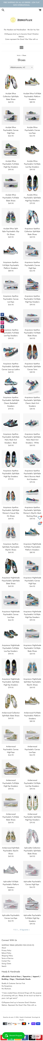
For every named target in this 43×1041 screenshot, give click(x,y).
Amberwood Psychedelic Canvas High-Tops (10, 749)
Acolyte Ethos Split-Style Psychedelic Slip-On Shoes (10, 231)
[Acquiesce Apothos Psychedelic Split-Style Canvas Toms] (32, 352)
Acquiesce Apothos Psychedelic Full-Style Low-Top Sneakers (11, 333)
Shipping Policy (7, 955)
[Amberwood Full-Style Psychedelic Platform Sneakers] (32, 701)
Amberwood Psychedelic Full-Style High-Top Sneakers (11, 783)
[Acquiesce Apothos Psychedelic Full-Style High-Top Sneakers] (32, 284)
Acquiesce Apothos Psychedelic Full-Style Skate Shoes (32, 333)
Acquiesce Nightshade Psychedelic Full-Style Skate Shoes (32, 648)
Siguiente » (25, 929)
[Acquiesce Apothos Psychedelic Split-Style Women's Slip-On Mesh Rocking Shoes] (32, 496)
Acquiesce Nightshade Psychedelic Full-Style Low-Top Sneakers (11, 648)
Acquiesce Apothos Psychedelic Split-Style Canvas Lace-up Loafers (11, 366)
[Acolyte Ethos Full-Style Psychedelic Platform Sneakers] (32, 82)
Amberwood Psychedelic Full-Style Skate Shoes (11, 817)
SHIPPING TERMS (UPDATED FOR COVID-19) (18, 945)
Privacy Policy (6, 950)
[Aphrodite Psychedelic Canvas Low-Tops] (11, 904)
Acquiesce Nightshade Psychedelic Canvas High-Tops (32, 580)
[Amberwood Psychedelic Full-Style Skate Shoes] (11, 802)
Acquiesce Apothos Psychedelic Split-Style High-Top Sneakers (10, 473)
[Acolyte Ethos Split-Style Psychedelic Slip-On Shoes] (11, 217)
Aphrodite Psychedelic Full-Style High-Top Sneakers (32, 918)
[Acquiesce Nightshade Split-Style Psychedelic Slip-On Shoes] (32, 667)
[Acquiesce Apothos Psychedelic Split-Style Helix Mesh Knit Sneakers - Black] (11, 422)
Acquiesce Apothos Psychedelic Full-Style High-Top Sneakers (32, 299)
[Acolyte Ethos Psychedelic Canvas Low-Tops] (32, 116)
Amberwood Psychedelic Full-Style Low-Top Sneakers (32, 783)
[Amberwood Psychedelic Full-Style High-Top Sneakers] (11, 769)
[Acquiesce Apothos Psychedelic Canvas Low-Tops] (11, 284)
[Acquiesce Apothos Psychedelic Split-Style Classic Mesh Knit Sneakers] (32, 386)
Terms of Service (7, 958)
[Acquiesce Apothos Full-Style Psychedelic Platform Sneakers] (11, 251)
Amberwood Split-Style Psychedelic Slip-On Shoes (10, 850)
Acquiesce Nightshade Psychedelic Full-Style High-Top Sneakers (32, 614)
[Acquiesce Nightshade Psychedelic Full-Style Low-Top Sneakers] (11, 634)
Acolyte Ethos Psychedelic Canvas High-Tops (10, 130)
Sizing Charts (6, 963)
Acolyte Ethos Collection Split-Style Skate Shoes (11, 96)
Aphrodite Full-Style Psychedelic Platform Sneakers (11, 884)
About (4, 948)
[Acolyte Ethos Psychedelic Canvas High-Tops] (11, 116)
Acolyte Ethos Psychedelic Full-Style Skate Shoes (11, 197)
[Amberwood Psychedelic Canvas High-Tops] (11, 735)
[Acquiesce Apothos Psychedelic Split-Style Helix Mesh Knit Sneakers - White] (32, 422)
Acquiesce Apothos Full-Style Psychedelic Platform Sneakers (11, 265)
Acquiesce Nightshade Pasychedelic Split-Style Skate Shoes (11, 580)
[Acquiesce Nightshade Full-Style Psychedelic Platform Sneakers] (32, 532)
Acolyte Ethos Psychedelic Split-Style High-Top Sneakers (32, 197)
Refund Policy (6, 953)
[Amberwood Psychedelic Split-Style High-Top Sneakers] (32, 802)
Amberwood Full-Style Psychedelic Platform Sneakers (32, 715)
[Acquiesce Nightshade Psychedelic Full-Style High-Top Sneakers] (32, 600)
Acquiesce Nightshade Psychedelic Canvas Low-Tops (11, 614)
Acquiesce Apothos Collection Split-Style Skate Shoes (32, 231)
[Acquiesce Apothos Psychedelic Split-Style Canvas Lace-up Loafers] (11, 352)
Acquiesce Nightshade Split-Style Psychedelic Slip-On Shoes (32, 682)
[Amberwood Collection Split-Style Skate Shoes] (11, 701)
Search (4, 966)
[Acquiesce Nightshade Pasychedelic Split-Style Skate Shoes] (11, 566)
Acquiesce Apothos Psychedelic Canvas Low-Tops (10, 299)
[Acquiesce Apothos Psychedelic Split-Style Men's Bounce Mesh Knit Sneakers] (32, 459)
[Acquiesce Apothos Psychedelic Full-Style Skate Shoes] (32, 318)
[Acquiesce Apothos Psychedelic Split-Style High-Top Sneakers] (11, 459)
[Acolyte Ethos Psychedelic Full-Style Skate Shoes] (11, 183)
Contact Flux (6, 961)
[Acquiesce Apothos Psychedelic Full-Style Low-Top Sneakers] (11, 318)
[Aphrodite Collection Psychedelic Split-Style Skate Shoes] (32, 836)
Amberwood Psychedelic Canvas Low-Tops (32, 749)
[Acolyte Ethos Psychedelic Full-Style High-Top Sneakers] (11, 149)
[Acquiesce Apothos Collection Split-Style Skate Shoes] (32, 217)
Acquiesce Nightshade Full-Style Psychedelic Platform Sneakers (32, 547)
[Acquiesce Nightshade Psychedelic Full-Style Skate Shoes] (32, 634)
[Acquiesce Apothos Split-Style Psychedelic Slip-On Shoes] (11, 532)
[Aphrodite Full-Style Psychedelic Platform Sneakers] (11, 870)
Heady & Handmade (25, 1017)
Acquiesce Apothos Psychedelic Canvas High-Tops (32, 265)
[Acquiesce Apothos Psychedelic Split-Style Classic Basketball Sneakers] (11, 386)
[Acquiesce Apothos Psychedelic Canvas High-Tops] (32, 251)
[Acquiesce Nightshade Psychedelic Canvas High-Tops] (32, 566)
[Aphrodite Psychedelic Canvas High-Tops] (32, 870)
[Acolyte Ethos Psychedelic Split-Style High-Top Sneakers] (32, 183)
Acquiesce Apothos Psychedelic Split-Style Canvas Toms (32, 366)
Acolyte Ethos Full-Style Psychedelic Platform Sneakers (32, 96)
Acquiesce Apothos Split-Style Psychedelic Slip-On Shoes (10, 547)
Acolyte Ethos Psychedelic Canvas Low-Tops (32, 130)
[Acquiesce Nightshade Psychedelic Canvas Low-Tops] (11, 600)
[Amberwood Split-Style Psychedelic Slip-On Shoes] (11, 836)
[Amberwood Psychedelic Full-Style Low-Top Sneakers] (32, 769)
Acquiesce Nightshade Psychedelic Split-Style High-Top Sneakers (11, 682)
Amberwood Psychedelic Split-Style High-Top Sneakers (32, 817)
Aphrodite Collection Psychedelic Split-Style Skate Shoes (32, 850)
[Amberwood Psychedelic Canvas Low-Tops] (32, 735)
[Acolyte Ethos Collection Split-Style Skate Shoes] (11, 82)
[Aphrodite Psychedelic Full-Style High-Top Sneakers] (32, 904)
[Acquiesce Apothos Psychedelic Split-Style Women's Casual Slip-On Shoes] (11, 496)
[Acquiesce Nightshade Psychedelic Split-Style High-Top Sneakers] (11, 667)
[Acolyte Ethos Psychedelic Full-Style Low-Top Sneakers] (32, 149)
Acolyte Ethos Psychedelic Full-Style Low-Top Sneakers (32, 164)
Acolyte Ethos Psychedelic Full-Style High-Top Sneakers (11, 164)
